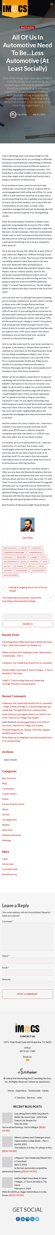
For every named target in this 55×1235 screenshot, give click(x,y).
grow (23, 561)
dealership (21, 557)
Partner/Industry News (13, 804)
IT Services (20, 1097)
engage (33, 557)
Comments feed (9, 869)
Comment (7, 921)
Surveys (6, 814)
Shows (5, 809)
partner (7, 566)
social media (21, 570)
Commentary (8, 788)
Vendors (6, 824)
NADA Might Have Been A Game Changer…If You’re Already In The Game (27, 671)
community (36, 548)
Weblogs (6, 840)
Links (39, 1097)
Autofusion (44, 1081)
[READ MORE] (9, 1151)
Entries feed (8, 864)
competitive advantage (14, 552)
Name (5, 955)
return (42, 566)
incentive (34, 561)
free (43, 557)
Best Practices (27, 27)
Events (5, 799)
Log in (5, 858)
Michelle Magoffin (11, 729)
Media (45, 1090)
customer (8, 557)
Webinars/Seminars (11, 835)
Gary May (22, 114)
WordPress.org (9, 874)
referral (31, 566)
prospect (19, 566)
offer (45, 561)
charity (24, 548)
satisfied (8, 570)
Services (31, 1097)
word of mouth (10, 575)
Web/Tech (7, 830)
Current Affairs (9, 793)
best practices (10, 548)
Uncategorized (9, 819)
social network (38, 570)
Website (6, 979)
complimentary (35, 552)
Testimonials (34, 1090)
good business (10, 561)
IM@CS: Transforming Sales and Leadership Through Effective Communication (23, 682)
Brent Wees (8, 737)
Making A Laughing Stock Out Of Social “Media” (28, 589)
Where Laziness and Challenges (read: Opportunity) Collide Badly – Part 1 (26, 654)
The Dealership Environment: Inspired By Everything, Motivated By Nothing (21, 599)
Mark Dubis (8, 714)
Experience (21, 1090)
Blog (4, 783)
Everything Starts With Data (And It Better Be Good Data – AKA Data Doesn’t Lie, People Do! (27, 643)
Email (5, 967)
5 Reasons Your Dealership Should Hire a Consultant (27, 662)
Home (11, 1090)
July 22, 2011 (39, 114)
